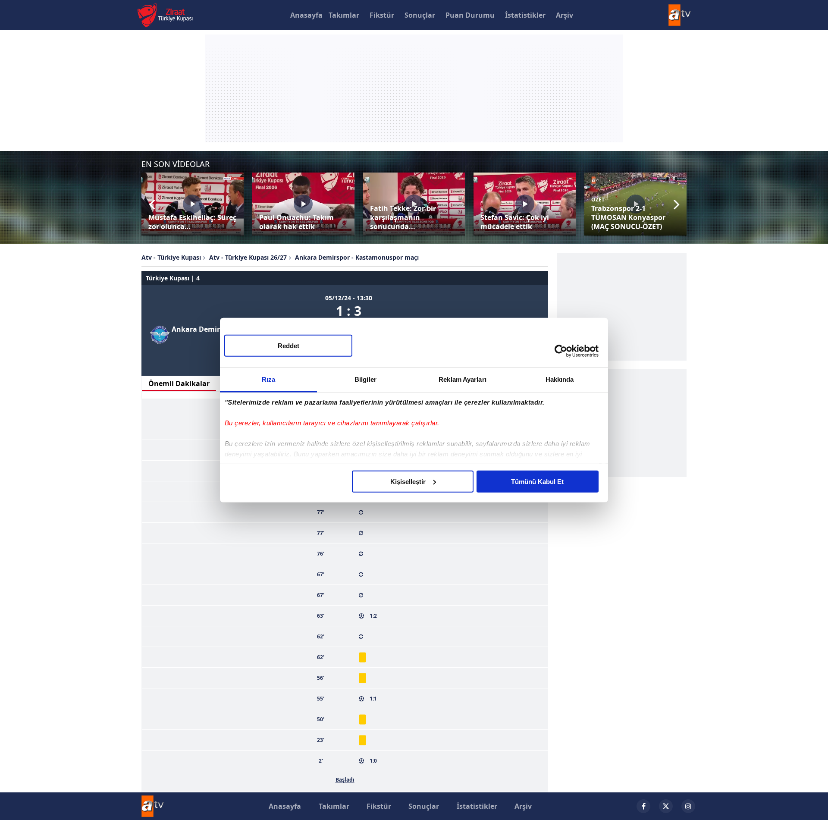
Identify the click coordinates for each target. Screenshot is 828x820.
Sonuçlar (420, 15)
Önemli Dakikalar (179, 383)
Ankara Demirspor (203, 329)
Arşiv (564, 15)
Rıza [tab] (268, 379)
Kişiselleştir (408, 481)
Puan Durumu (470, 15)
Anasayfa (306, 15)
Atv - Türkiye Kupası (171, 257)
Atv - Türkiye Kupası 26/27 (248, 257)
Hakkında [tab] (560, 379)
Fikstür (382, 15)
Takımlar (344, 15)
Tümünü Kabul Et (537, 481)
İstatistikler (525, 15)
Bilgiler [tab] (365, 379)
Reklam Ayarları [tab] (462, 379)
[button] (151, 204)
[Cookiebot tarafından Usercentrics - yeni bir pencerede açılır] (561, 351)
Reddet (288, 345)
